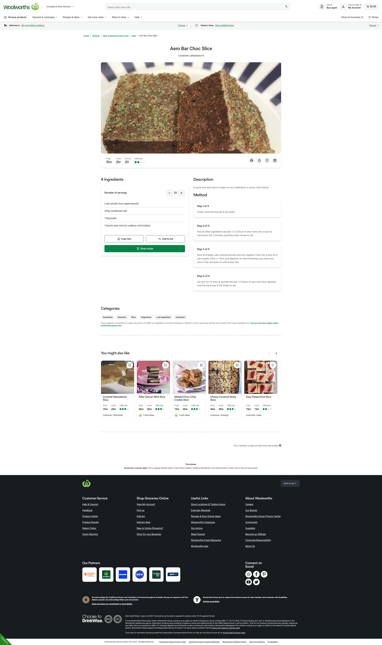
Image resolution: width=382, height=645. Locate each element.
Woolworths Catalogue (203, 522)
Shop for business (350, 17)
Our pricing (196, 528)
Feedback (87, 510)
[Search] (286, 6)
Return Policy (89, 528)
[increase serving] (181, 193)
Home (86, 35)
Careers (249, 504)
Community (251, 522)
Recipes (96, 35)
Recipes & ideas (71, 17)
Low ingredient (164, 317)
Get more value (96, 17)
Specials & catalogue (43, 17)
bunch (157, 468)
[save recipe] (267, 160)
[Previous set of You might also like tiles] (269, 353)
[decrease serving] (169, 193)
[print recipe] (251, 160)
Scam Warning (90, 534)
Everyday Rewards (200, 510)
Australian (108, 317)
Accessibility (273, 642)
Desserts (122, 317)
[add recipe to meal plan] (275, 160)
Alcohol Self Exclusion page (234, 633)
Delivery (141, 516)
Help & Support (90, 504)
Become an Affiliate (255, 534)
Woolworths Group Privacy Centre (263, 516)
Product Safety (90, 516)
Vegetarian (146, 317)
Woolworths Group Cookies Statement (204, 642)
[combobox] (197, 6)
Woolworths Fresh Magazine (206, 540)
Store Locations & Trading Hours (208, 504)
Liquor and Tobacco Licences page (226, 628)
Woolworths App (199, 546)
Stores (375, 17)
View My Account (146, 504)
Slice (134, 35)
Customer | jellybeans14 (191, 55)
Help (137, 17)
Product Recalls (90, 522)
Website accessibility (211, 601)
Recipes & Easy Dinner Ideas (206, 516)
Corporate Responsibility (258, 540)
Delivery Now (143, 522)
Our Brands (251, 510)
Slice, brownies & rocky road (115, 35)
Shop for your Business (149, 534)
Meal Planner (198, 534)
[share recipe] (259, 160)
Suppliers (250, 528)
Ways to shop (119, 17)
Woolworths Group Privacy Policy (172, 642)
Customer (180, 317)
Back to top (289, 483)
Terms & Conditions (257, 642)
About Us (250, 546)
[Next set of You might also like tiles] (276, 353)
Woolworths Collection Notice (234, 642)
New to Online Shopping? (150, 528)
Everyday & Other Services (59, 6)
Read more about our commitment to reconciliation (112, 604)
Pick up (140, 510)
